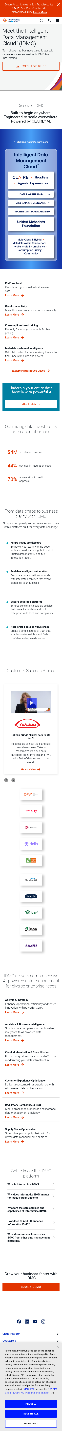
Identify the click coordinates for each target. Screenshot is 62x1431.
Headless (41, 177)
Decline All (31, 1413)
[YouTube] (35, 1322)
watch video (28, 769)
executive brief (33, 66)
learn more (12, 1012)
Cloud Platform (11, 1333)
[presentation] (6, 780)
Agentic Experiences (33, 183)
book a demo (31, 1286)
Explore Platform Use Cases (29, 370)
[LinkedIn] (27, 1322)
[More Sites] (42, 20)
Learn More (40, 12)
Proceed (31, 1403)
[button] (31, 194)
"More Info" (29, 1388)
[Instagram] (43, 1322)
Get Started (9, 1340)
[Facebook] (19, 1322)
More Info (31, 1423)
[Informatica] (11, 20)
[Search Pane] (50, 20)
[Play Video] (31, 702)
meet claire (31, 403)
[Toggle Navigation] (58, 20)
